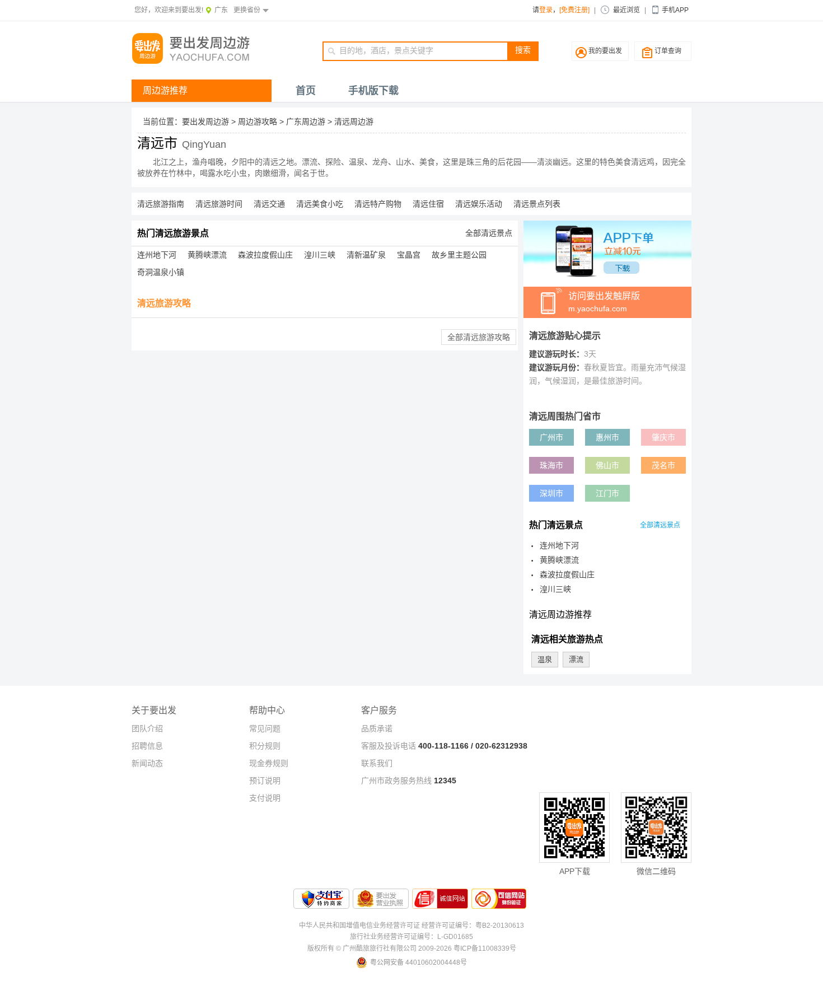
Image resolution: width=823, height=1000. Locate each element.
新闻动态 (147, 763)
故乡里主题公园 (459, 254)
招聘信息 (147, 745)
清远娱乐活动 (478, 203)
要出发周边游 (205, 121)
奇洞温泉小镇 (160, 272)
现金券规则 (268, 763)
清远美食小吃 (319, 203)
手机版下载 (373, 90)
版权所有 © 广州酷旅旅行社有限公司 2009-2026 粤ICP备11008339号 (411, 948)
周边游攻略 (257, 121)
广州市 (551, 437)
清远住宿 (428, 203)
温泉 (544, 659)
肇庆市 (663, 437)
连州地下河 (156, 254)
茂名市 (663, 465)
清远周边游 (353, 121)
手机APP (675, 10)
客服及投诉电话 (388, 745)
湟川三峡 (319, 254)
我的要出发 (605, 51)
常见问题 (264, 728)
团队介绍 (147, 728)
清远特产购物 (377, 203)
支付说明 (264, 797)
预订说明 (264, 780)
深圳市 (551, 493)
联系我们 (376, 763)
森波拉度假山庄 (265, 254)
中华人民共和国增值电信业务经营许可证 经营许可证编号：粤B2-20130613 (411, 925)
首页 (306, 90)
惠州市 (607, 437)
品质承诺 (376, 728)
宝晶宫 (408, 254)
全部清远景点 (488, 232)
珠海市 (551, 465)
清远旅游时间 (218, 203)
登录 (546, 10)
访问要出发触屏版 (604, 302)
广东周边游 (305, 121)
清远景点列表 (536, 203)
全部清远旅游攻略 (478, 337)
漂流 (576, 659)
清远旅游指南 (160, 203)
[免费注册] (574, 10)
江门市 (607, 493)
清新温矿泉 (366, 254)
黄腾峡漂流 (207, 254)
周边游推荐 (165, 90)
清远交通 (269, 203)
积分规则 (264, 745)
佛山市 (607, 465)
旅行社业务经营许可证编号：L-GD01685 (411, 937)
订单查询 (667, 51)
